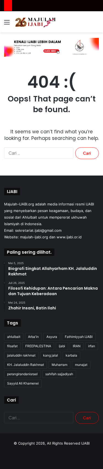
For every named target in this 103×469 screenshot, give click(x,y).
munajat (81, 365)
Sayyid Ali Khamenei (23, 383)
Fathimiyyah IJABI (79, 337)
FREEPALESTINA (38, 346)
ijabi (62, 346)
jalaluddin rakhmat (21, 355)
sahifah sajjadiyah (59, 374)
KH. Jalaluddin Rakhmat (25, 365)
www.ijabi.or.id (69, 237)
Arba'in (33, 337)
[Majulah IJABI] (36, 22)
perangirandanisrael (22, 374)
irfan (91, 346)
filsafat (12, 346)
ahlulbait (13, 337)
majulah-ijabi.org (34, 237)
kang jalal (50, 355)
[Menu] (7, 24)
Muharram (59, 365)
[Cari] (96, 24)
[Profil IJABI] (51, 47)
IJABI (85, 443)
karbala (71, 355)
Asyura (51, 337)
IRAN (76, 346)
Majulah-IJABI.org (19, 204)
